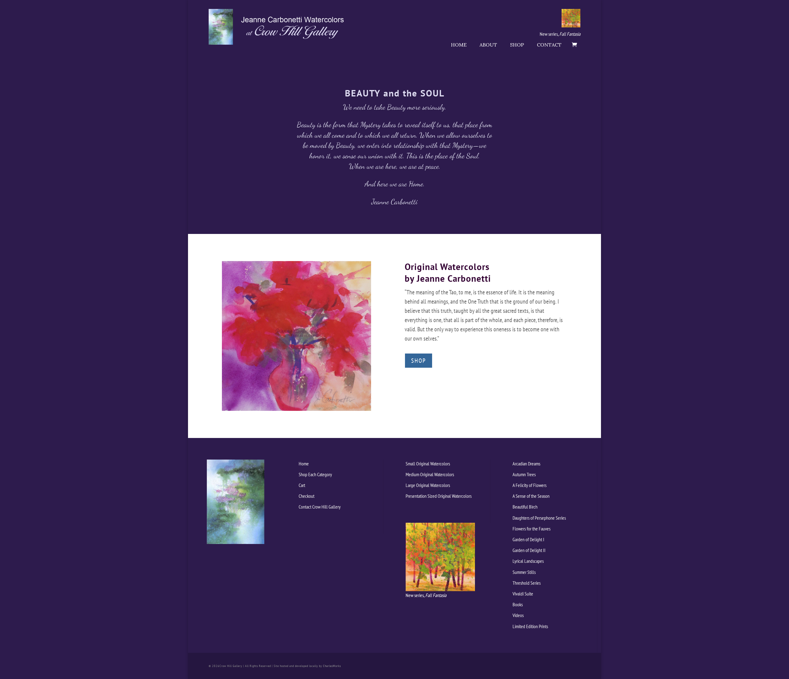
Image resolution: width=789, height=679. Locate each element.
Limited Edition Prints (530, 626)
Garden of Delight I (528, 539)
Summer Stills (524, 572)
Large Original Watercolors (428, 485)
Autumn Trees (524, 474)
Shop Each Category (315, 474)
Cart (302, 485)
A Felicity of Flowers (529, 485)
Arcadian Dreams (526, 463)
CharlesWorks (332, 666)
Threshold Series (527, 583)
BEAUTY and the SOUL (394, 93)
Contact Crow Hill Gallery (320, 507)
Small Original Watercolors (428, 463)
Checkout (306, 496)
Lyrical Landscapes (528, 561)
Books (518, 604)
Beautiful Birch (525, 507)
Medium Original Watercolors (430, 474)
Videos (518, 615)
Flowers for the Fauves (531, 529)
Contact (549, 45)
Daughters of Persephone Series (539, 518)
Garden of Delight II (529, 550)
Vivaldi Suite (523, 594)
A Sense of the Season (531, 496)
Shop (517, 45)
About (488, 45)
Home (459, 45)
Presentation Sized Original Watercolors (439, 496)
